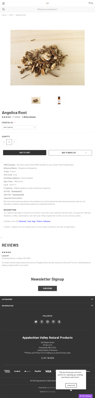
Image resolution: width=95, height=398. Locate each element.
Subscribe (47, 288)
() (92, 3)
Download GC (17, 191)
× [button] (84, 368)
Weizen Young (50, 392)
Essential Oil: (8, 123)
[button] (74, 396)
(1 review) (16, 117)
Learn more (71, 385)
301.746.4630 (48, 358)
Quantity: (6, 137)
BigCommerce (52, 388)
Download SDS (18, 195)
